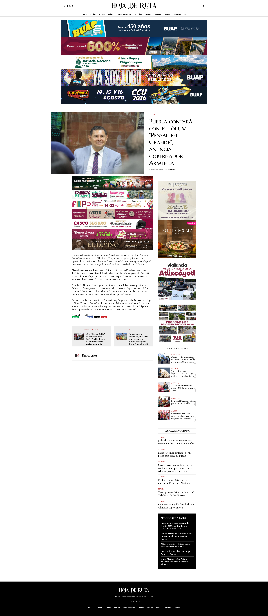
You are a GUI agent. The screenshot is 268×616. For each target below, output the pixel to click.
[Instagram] (64, 6)
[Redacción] (166, 169)
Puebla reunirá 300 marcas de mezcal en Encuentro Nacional (174, 482)
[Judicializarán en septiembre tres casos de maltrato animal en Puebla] (164, 373)
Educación (176, 354)
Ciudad (174, 411)
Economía (175, 398)
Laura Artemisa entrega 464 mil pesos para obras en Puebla (174, 454)
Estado (153, 115)
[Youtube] (72, 6)
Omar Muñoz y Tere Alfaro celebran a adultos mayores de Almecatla (182, 416)
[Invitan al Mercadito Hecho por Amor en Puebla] (164, 401)
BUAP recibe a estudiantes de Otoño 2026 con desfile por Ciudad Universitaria (183, 359)
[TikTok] (134, 601)
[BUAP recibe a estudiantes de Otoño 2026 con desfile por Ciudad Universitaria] (164, 358)
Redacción (171, 170)
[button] (204, 5)
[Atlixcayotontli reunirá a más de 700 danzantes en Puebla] (164, 387)
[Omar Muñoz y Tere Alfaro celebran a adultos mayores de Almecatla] (164, 415)
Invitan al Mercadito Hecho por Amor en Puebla (183, 402)
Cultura (175, 383)
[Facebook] (62, 6)
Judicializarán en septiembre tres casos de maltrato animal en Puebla (183, 374)
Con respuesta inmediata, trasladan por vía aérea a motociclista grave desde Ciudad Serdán (139, 339)
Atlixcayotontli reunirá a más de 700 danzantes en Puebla (182, 388)
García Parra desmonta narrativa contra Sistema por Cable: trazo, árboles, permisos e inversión (175, 468)
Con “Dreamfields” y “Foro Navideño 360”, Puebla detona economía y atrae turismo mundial (96, 339)
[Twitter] (70, 6)
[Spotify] (67, 6)
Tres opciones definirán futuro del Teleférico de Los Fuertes (176, 494)
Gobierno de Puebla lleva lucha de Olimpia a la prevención (176, 506)
